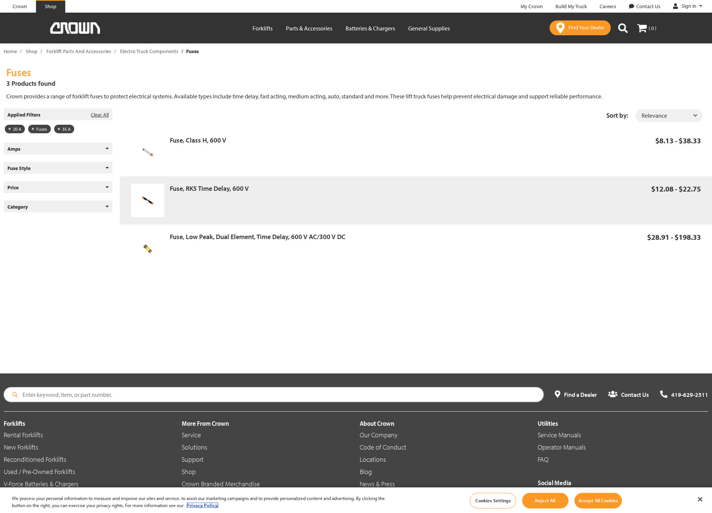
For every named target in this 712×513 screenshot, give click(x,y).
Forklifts (263, 28)
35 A (66, 129)
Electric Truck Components (149, 51)
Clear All (100, 114)
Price (13, 187)
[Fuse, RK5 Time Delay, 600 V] (150, 200)
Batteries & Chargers (370, 28)
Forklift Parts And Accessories (78, 51)
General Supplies (429, 28)
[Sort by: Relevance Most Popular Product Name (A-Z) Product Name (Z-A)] (669, 115)
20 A (17, 129)
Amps (13, 149)
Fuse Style (18, 168)
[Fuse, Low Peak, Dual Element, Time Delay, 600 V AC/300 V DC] (150, 248)
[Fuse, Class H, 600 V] (150, 152)
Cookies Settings (493, 500)
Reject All (545, 500)
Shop (31, 51)
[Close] (700, 499)
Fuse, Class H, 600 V (198, 140)
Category (17, 206)
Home (10, 51)
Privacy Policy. (202, 505)
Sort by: (617, 115)
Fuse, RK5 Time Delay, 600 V (209, 188)
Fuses (41, 129)
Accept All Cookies (598, 500)
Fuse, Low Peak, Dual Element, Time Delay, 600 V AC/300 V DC (258, 236)
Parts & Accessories (309, 28)
